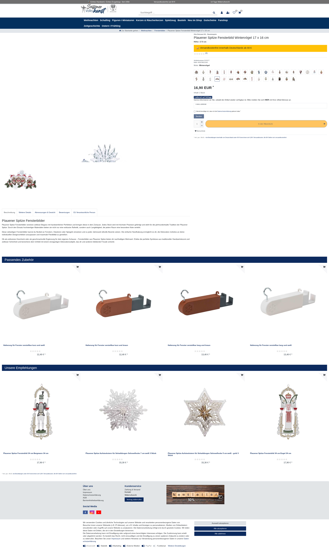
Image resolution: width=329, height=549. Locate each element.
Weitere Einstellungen (177, 546)
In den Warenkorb (265, 124)
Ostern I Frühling (111, 26)
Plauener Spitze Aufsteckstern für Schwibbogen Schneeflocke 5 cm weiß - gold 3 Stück (203, 454)
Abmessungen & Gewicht (45, 212)
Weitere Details (25, 212)
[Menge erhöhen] (202, 122)
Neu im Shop (195, 20)
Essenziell (91, 546)
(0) (206, 53)
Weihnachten (91, 20)
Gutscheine (210, 20)
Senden (199, 116)
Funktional (161, 546)
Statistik (104, 546)
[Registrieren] (228, 12)
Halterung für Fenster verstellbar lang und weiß (271, 345)
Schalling (105, 20)
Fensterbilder (159, 31)
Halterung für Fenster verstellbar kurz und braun (107, 345)
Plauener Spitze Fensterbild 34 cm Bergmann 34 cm (25, 453)
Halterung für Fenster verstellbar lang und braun (189, 345)
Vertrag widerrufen (134, 499)
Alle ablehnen (220, 534)
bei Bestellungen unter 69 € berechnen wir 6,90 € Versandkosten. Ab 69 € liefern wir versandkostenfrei (44, 473)
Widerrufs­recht (131, 495)
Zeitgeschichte (92, 26)
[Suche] (214, 12)
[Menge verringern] (202, 125)
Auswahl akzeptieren (220, 523)
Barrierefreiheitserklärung (93, 500)
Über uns (86, 490)
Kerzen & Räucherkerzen (149, 20)
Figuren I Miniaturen (123, 20)
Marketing (117, 546)
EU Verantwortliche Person (84, 212)
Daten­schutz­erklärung (92, 495)
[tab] (9, 212)
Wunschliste (200, 131)
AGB (85, 498)
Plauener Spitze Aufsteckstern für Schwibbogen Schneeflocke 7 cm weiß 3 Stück (121, 453)
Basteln (182, 20)
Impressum (87, 492)
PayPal (148, 546)
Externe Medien (133, 546)
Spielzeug (170, 20)
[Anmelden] (222, 12)
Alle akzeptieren (220, 528)
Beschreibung (9, 212)
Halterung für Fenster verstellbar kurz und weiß (24, 345)
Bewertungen (64, 212)
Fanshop (223, 20)
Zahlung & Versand (132, 490)
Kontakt (128, 492)
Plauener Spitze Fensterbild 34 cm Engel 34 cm (270, 453)
